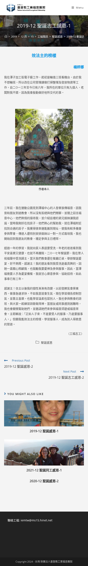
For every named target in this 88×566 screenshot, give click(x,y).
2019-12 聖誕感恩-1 (44, 431)
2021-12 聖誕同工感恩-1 (44, 470)
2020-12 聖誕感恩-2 (44, 481)
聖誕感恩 (46, 342)
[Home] (6, 36)
